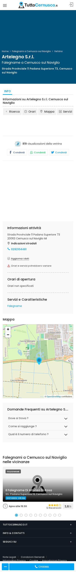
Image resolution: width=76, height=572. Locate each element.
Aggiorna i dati (20, 258)
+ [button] (8, 329)
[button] (16, 515)
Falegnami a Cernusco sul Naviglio (31, 51)
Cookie (34, 560)
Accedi (71, 5)
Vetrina (58, 51)
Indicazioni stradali (24, 243)
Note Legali (9, 557)
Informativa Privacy (14, 560)
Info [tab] (7, 91)
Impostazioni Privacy (54, 560)
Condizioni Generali (32, 557)
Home (5, 51)
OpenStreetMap (54, 396)
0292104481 (19, 249)
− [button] (8, 334)
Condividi (19, 152)
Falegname (14, 306)
